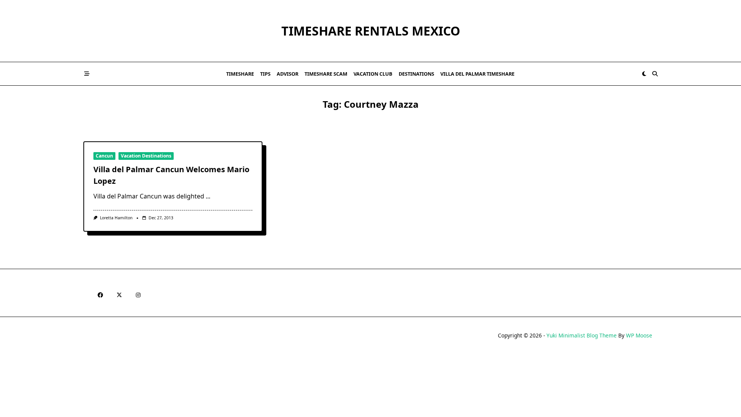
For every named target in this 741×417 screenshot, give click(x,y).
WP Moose (639, 335)
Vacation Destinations (146, 156)
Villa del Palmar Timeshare (477, 73)
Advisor (287, 73)
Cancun (104, 156)
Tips (265, 73)
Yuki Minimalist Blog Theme (581, 335)
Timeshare (240, 73)
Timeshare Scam (326, 73)
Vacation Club (373, 73)
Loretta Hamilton (116, 217)
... (208, 196)
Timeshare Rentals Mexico (370, 30)
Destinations (416, 73)
